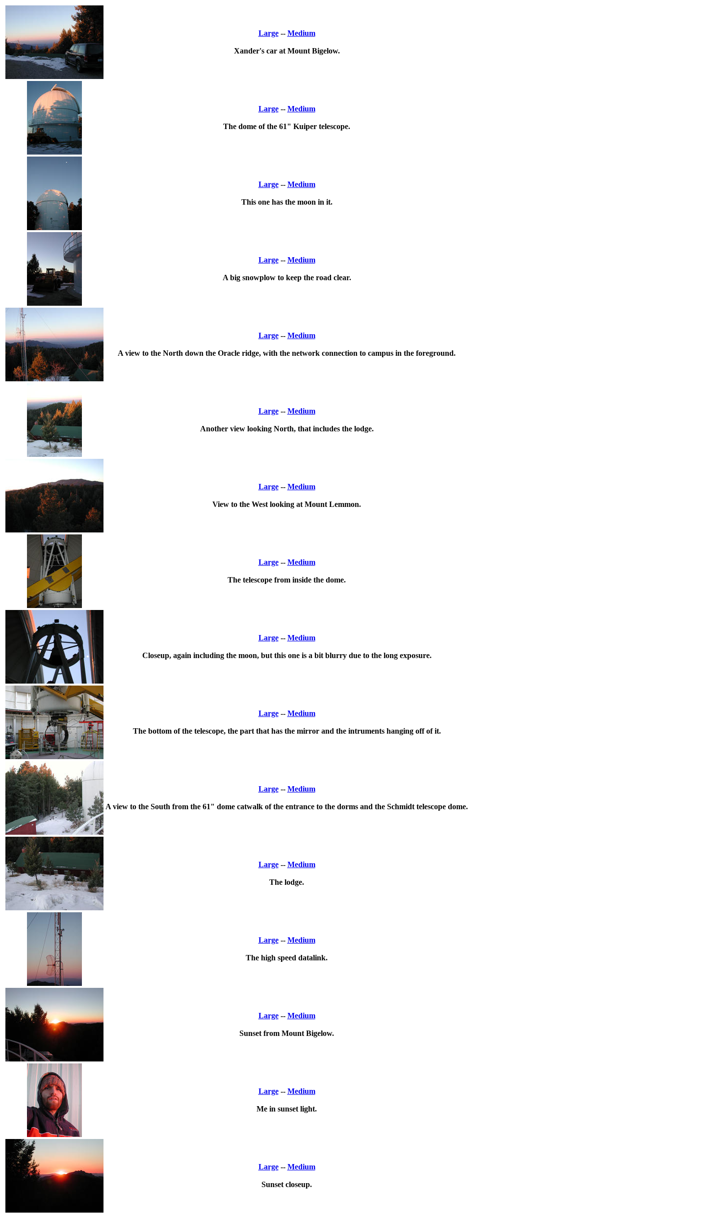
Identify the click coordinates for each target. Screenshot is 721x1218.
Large (268, 33)
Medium (301, 33)
